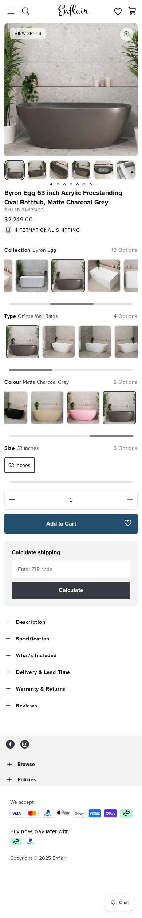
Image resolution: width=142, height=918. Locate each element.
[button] (11, 11)
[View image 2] (37, 170)
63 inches (19, 465)
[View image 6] (125, 170)
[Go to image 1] (51, 184)
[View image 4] (81, 170)
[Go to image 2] (58, 184)
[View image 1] (14, 170)
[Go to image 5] (77, 184)
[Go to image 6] (84, 184)
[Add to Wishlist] (128, 523)
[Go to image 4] (71, 184)
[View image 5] (103, 170)
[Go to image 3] (64, 184)
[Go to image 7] (91, 184)
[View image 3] (59, 170)
